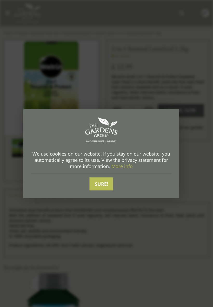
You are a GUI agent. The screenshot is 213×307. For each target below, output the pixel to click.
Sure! (101, 184)
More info (122, 166)
